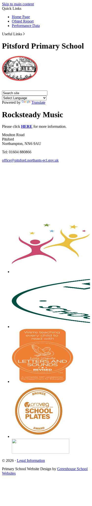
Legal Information (31, 460)
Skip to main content (18, 4)
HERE (26, 126)
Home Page (21, 17)
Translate (38, 102)
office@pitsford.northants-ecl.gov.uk (30, 160)
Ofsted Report (23, 21)
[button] (24, 33)
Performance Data (26, 26)
